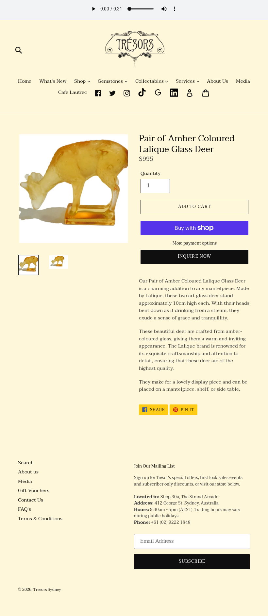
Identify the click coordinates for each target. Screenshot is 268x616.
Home (24, 81)
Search (26, 462)
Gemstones (111, 81)
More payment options (195, 243)
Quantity (150, 173)
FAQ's (24, 509)
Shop (80, 81)
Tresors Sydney (47, 589)
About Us (217, 81)
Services (186, 81)
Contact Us (30, 500)
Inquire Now (194, 256)
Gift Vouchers (33, 490)
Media (243, 81)
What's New (52, 81)
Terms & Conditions (40, 518)
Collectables (150, 81)
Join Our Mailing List (154, 466)
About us (28, 472)
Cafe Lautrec (72, 92)
